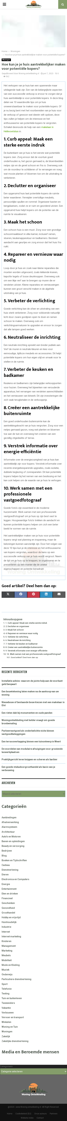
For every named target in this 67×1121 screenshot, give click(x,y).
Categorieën (6, 1066)
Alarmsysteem (9, 827)
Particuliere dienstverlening (16, 979)
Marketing (7, 950)
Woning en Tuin (10, 1026)
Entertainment (9, 889)
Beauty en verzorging (13, 846)
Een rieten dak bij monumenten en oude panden (27, 713)
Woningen (6, 60)
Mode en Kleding (11, 965)
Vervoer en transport (13, 1017)
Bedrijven (7, 850)
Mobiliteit (7, 960)
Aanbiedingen (9, 817)
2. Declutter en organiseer (17, 626)
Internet (6, 931)
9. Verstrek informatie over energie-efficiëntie (26, 650)
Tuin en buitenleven (12, 998)
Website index (27, 1118)
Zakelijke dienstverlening (15, 1041)
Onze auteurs (40, 1114)
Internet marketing (11, 936)
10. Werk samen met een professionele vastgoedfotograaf (34, 654)
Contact (40, 1118)
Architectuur (8, 832)
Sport (4, 984)
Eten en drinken (10, 893)
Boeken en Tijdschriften (14, 860)
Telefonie (7, 988)
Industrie (6, 927)
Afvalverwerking (10, 822)
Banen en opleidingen (13, 841)
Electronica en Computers (15, 879)
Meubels (6, 955)
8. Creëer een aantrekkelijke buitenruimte (24, 647)
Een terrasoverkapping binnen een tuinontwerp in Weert (31, 741)
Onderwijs (7, 974)
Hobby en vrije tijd (11, 917)
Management (9, 946)
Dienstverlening (10, 870)
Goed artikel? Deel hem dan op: (24, 657)
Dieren (5, 874)
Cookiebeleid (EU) (23, 1114)
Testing (5, 993)
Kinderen (6, 941)
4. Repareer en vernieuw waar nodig (22, 633)
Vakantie (6, 1008)
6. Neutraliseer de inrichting (18, 640)
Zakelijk (6, 1036)
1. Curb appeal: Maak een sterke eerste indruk (26, 623)
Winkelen (6, 1022)
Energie (6, 884)
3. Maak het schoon (15, 630)
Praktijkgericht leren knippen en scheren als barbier (29, 759)
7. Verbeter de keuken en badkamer (22, 644)
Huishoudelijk (9, 922)
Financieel (7, 898)
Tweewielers (8, 1003)
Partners (53, 1114)
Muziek (5, 969)
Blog (4, 855)
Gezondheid (8, 908)
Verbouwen (8, 1012)
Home (9, 1114)
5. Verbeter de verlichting (17, 637)
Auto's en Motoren (11, 836)
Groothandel (8, 912)
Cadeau (6, 865)
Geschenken (8, 903)
